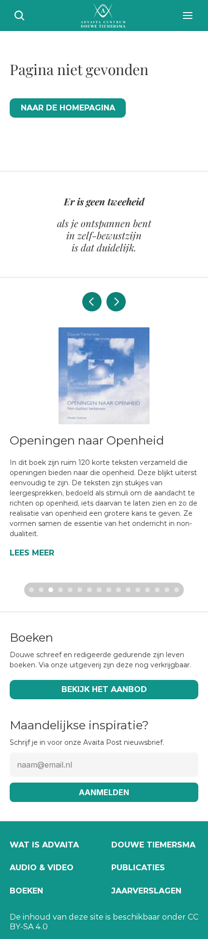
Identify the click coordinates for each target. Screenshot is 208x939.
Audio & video (42, 867)
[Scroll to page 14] (157, 590)
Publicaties (138, 867)
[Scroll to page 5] (70, 590)
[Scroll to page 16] (178, 590)
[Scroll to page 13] (147, 590)
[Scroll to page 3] (51, 590)
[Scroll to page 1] (30, 590)
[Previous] (92, 301)
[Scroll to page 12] (138, 590)
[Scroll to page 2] (41, 590)
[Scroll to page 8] (99, 590)
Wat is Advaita (44, 844)
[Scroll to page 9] (109, 590)
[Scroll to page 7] (89, 590)
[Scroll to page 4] (60, 590)
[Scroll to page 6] (80, 590)
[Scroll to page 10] (118, 590)
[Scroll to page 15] (167, 590)
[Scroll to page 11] (128, 590)
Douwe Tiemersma (153, 844)
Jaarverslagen (146, 890)
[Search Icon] (19, 15)
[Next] (116, 301)
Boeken (26, 890)
